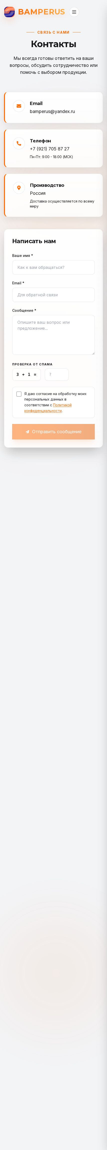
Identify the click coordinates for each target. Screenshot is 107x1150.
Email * (18, 283)
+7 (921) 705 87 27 (49, 148)
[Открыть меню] (74, 12)
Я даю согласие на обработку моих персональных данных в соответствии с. (55, 402)
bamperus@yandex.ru (52, 111)
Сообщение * (24, 310)
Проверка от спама (32, 364)
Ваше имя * (22, 255)
